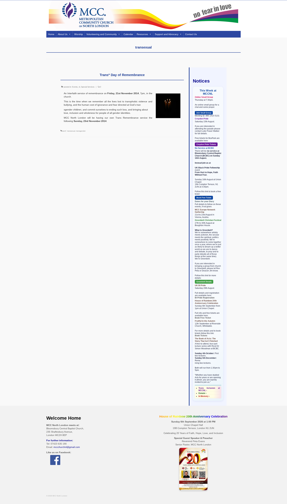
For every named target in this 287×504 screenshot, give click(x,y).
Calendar (128, 34)
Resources (142, 34)
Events (75, 87)
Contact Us (191, 34)
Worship (78, 34)
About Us (62, 34)
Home (51, 34)
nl (79, 87)
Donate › (202, 393)
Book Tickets (201, 335)
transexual (71, 131)
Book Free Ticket (203, 198)
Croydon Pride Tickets (206, 144)
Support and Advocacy (166, 34)
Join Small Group (203, 113)
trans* (64, 131)
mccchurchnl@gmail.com (66, 447)
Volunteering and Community (101, 34)
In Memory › (204, 396)
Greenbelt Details (204, 282)
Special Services (88, 87)
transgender (81, 131)
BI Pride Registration (204, 298)
